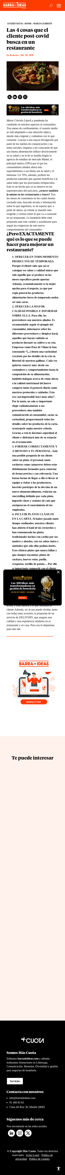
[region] (32, 1143)
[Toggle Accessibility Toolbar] (58, 1168)
